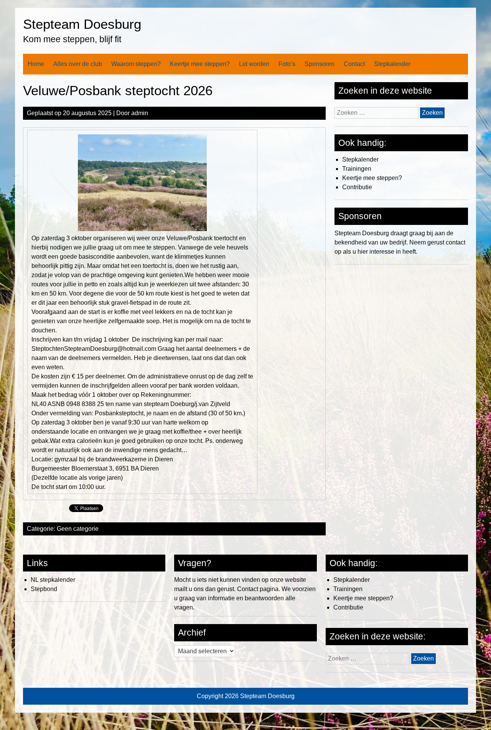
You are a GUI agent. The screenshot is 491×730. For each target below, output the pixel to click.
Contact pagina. (258, 589)
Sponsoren (319, 64)
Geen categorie (78, 528)
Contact (354, 64)
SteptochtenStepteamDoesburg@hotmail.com (93, 348)
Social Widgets (219, 723)
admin (139, 113)
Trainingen (356, 168)
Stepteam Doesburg (82, 24)
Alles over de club (77, 64)
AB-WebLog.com (270, 723)
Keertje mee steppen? (200, 64)
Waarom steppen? (136, 64)
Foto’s (286, 64)
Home (36, 64)
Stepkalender (392, 64)
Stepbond (44, 589)
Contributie (357, 187)
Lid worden (254, 64)
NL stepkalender (53, 579)
